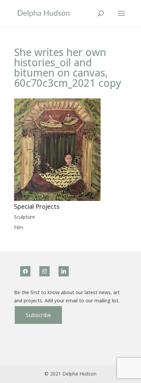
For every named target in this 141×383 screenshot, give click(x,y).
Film (18, 227)
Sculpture (24, 217)
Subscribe (38, 315)
